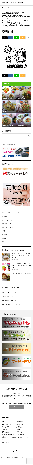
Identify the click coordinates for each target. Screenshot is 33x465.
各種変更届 (4, 234)
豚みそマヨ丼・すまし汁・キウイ (21, 273)
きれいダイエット (8, 292)
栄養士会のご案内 (7, 424)
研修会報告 (19, 424)
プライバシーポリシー (22, 437)
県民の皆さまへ (6, 216)
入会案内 (4, 231)
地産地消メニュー (8, 300)
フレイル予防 (6, 296)
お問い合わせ (20, 434)
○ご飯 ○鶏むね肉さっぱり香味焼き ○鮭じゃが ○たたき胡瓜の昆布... (21, 255)
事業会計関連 (6, 427)
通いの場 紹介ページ (7, 220)
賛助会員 (4, 238)
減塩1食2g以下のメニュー (10, 304)
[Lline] (16, 37)
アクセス (16, 407)
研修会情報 (19, 421)
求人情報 (19, 432)
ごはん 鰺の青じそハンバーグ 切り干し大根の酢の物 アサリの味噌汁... (21, 265)
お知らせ (4, 421)
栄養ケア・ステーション (8, 241)
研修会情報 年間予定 (7, 223)
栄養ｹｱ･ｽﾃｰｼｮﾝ (6, 442)
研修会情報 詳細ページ (8, 227)
